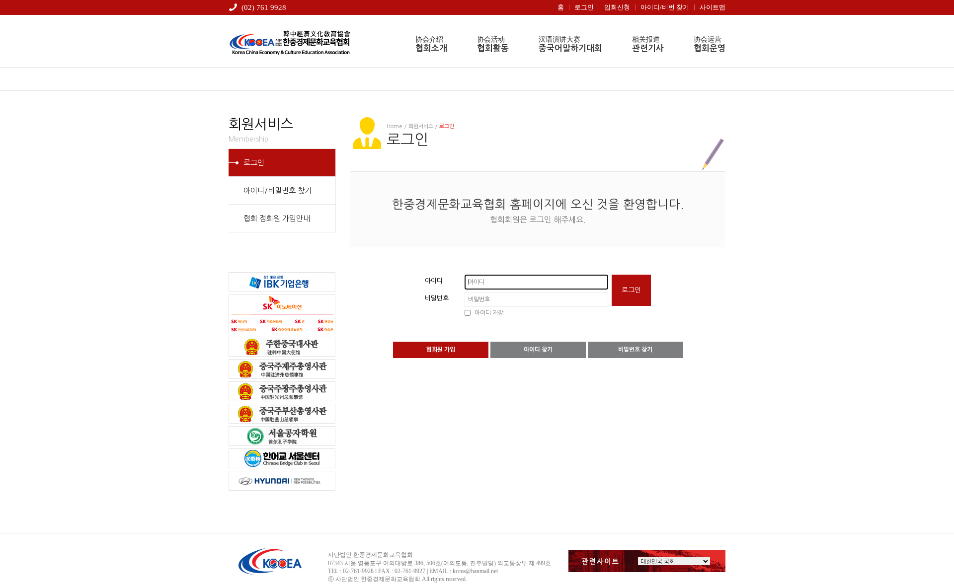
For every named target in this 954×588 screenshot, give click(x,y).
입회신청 (617, 7)
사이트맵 (712, 7)
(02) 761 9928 (263, 7)
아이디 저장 (489, 313)
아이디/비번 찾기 (664, 7)
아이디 (434, 281)
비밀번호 (437, 298)
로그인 (584, 7)
